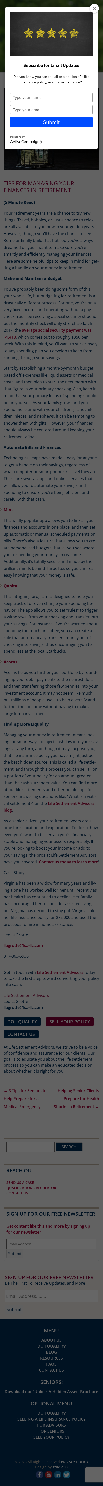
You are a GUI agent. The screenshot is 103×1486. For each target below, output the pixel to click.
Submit (51, 122)
